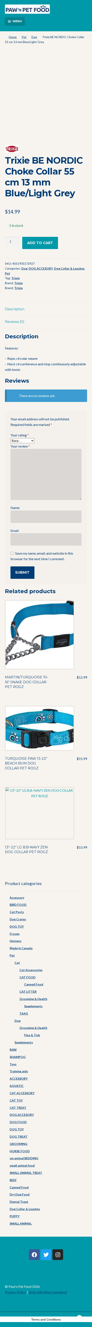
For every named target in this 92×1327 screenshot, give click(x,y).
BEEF (13, 1180)
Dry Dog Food (20, 1194)
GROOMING (18, 1144)
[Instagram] (57, 1254)
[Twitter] (46, 1254)
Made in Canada (21, 948)
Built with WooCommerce (48, 1292)
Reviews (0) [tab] (14, 322)
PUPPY (14, 1216)
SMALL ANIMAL (21, 1223)
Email (14, 530)
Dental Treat (19, 1201)
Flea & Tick (32, 1035)
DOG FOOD (18, 1122)
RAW (13, 1049)
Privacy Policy (15, 1292)
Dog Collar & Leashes (69, 268)
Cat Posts (17, 912)
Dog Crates (18, 919)
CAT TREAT (18, 1107)
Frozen (14, 934)
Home (13, 37)
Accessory (17, 897)
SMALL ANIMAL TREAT (26, 1173)
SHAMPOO (18, 1057)
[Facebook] (34, 1254)
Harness (15, 941)
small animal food (22, 1165)
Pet (24, 37)
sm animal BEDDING (24, 1158)
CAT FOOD (27, 977)
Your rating (19, 435)
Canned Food (33, 984)
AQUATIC (17, 1086)
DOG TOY (17, 926)
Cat (17, 962)
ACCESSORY (19, 1078)
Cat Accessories (31, 970)
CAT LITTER (28, 991)
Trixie (15, 278)
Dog (34, 37)
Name (14, 508)
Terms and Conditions (46, 1319)
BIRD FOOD (18, 904)
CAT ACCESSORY (22, 1093)
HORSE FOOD (20, 1151)
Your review (20, 446)
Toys (13, 1064)
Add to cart (40, 243)
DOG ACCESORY (41, 268)
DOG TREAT (18, 1136)
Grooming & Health (33, 999)
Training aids (19, 1071)
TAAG (23, 1013)
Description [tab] (14, 309)
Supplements (33, 1006)
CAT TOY (16, 1100)
